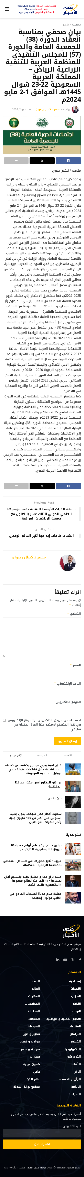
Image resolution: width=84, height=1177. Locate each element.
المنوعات (34, 1026)
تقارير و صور (31, 1034)
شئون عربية (31, 1064)
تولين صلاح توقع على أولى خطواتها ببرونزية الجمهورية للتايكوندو (36, 847)
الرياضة (76, 1087)
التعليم (76, 1041)
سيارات (35, 1056)
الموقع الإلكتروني (68, 702)
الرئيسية (76, 24)
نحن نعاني (55, 798)
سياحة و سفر (30, 1049)
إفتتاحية (75, 981)
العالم (36, 989)
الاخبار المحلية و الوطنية (63, 1019)
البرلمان (75, 1034)
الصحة (35, 981)
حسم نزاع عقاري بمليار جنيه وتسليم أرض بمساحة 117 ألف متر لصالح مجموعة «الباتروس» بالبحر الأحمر (33, 881)
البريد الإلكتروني (67, 683)
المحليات (34, 1011)
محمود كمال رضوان (47, 109)
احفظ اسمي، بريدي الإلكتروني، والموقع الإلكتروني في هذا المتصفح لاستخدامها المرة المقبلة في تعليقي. (44, 725)
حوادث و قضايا (30, 1041)
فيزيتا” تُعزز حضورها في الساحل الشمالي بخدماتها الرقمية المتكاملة (32, 863)
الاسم (75, 665)
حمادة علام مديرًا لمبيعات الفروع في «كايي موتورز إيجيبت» (36, 896)
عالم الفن (33, 1079)
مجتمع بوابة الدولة (26, 1087)
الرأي (77, 1071)
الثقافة (76, 1064)
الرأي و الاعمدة (70, 1079)
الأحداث (76, 989)
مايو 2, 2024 (19, 109)
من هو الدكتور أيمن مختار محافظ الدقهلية (38, 784)
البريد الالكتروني (72, 1126)
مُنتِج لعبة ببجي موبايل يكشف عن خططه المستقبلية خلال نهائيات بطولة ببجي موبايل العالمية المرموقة (33, 769)
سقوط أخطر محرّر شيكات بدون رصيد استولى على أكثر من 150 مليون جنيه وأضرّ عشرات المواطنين (35, 818)
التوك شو (74, 1056)
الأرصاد (76, 1011)
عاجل (36, 1071)
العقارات (34, 996)
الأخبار (66, 24)
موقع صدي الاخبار (36, 1167)
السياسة (75, 1094)
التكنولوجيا (73, 1049)
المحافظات (32, 1004)
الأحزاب (76, 996)
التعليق (74, 613)
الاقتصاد (75, 1026)
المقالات (34, 1019)
